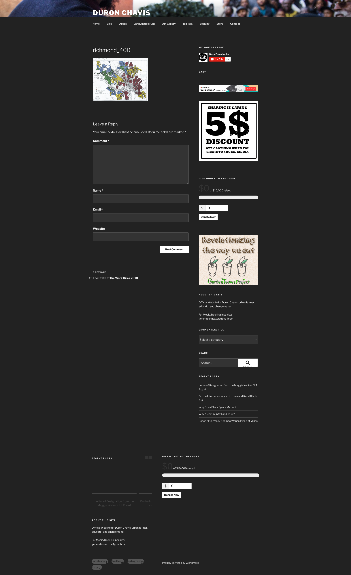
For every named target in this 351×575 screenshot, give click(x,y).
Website (99, 228)
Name (98, 190)
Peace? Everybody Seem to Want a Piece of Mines (228, 420)
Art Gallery (169, 23)
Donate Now (208, 216)
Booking (204, 23)
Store (219, 23)
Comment (101, 141)
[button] (150, 457)
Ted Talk (188, 23)
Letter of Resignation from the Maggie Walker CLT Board (114, 503)
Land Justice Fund (144, 23)
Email (98, 209)
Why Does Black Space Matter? (217, 407)
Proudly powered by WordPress (180, 562)
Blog (109, 23)
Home (96, 23)
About (123, 23)
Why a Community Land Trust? (217, 413)
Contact (235, 23)
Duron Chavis (122, 13)
